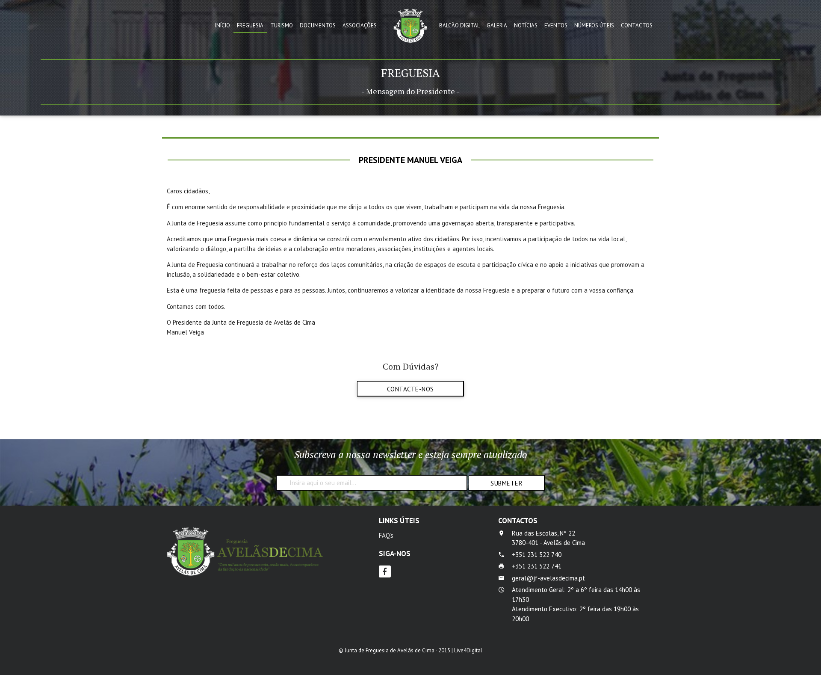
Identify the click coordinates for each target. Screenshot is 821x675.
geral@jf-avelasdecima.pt (548, 578)
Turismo (281, 25)
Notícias (525, 25)
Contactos (637, 25)
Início (222, 25)
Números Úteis (594, 25)
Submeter (506, 483)
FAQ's (386, 535)
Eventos (555, 25)
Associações (360, 25)
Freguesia (250, 25)
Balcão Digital (459, 25)
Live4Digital (468, 650)
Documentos (318, 25)
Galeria (497, 25)
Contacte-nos (410, 389)
